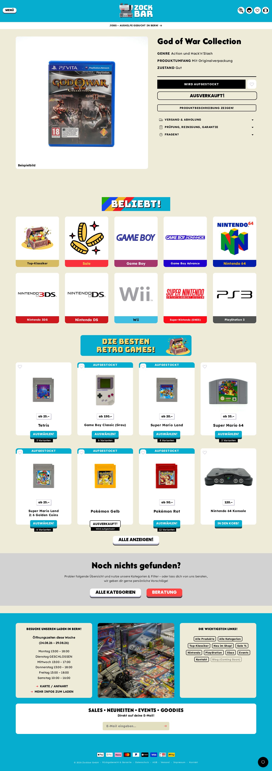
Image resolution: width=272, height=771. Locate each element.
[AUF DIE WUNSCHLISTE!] (251, 84)
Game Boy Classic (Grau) (105, 425)
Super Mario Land (167, 425)
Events (244, 652)
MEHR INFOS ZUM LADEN (54, 691)
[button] (9, 10)
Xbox (230, 652)
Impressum (179, 762)
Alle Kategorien (230, 639)
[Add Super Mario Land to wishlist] (143, 366)
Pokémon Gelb (105, 511)
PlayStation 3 (234, 320)
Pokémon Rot (167, 511)
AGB (154, 762)
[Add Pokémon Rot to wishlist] (143, 452)
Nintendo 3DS (37, 320)
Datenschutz (142, 762)
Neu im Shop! (223, 645)
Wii (136, 320)
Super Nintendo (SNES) (185, 319)
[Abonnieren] (165, 726)
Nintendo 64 (234, 263)
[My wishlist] (257, 10)
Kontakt (201, 659)
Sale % (242, 645)
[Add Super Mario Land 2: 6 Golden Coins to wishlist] (20, 452)
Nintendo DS (86, 320)
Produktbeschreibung (207, 108)
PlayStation (213, 652)
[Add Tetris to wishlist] (20, 366)
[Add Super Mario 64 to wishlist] (205, 366)
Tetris (43, 425)
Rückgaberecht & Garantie (117, 762)
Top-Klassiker (37, 263)
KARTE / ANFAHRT (54, 686)
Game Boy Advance (185, 263)
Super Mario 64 (228, 425)
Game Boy (136, 263)
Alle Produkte (204, 639)
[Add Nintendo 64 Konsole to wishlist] (205, 452)
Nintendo (194, 652)
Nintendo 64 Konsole (228, 511)
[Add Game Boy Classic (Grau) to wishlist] (81, 366)
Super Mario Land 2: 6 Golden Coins (43, 513)
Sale (87, 263)
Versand (165, 762)
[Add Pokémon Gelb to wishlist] (81, 452)
